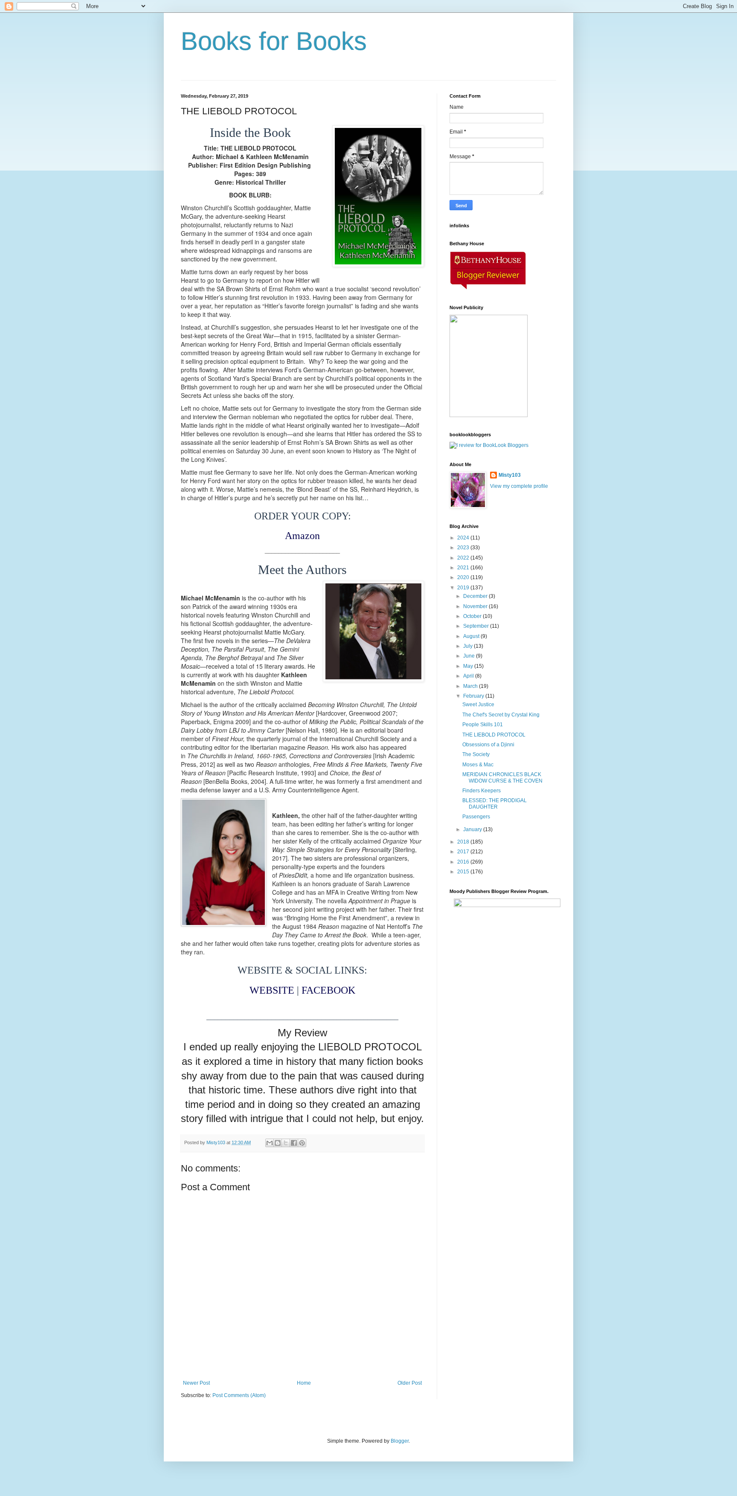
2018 (463, 842)
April (469, 676)
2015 (463, 872)
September (476, 626)
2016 (463, 862)
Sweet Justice (478, 704)
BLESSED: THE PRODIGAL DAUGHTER (494, 803)
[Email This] (269, 1143)
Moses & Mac (477, 765)
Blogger (400, 1441)
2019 (463, 588)
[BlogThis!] (277, 1143)
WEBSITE (272, 990)
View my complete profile (519, 486)
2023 (463, 548)
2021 (463, 568)
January (473, 829)
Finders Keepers (481, 791)
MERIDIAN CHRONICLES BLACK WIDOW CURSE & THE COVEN (502, 777)
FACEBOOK (328, 990)
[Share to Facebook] (294, 1143)
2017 (463, 852)
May (468, 666)
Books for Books (274, 41)
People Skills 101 (482, 725)
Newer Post (196, 1383)
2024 (463, 538)
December (476, 596)
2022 (463, 558)
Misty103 (510, 475)
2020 (463, 577)
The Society (476, 754)
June (469, 656)
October (473, 616)
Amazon (302, 535)
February (474, 696)
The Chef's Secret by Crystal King (501, 715)
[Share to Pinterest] (302, 1143)
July (468, 646)
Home (304, 1383)
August (472, 636)
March (471, 686)
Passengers (476, 817)
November (476, 606)
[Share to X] (285, 1143)
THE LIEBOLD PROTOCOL (493, 735)
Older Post (410, 1383)
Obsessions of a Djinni (488, 745)
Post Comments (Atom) (239, 1395)
